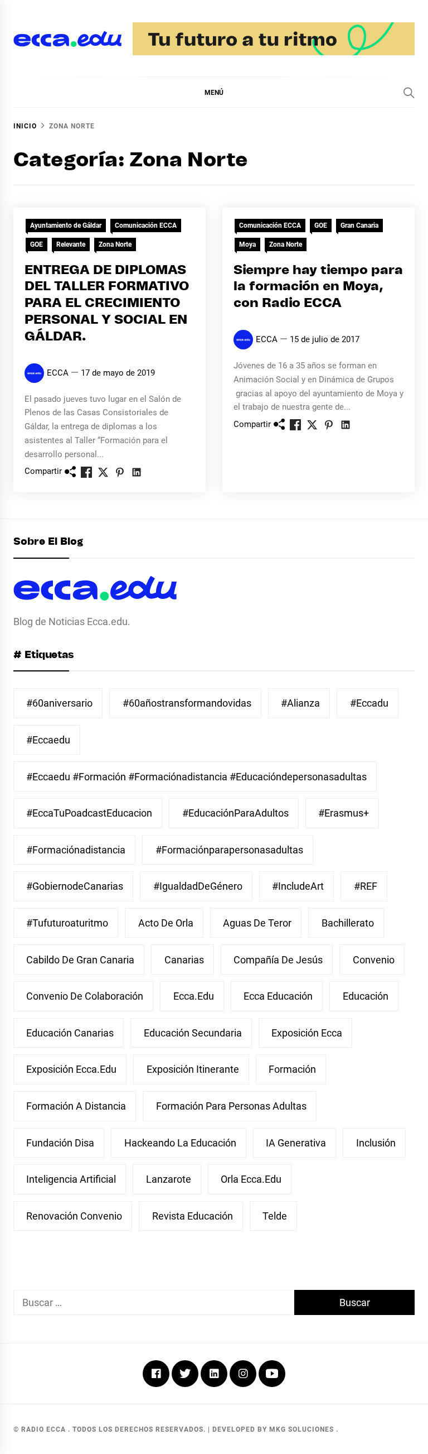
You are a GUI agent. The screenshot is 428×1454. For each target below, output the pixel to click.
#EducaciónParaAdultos (235, 813)
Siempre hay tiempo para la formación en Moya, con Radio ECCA (318, 287)
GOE (36, 244)
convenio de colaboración (84, 996)
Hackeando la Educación (180, 1143)
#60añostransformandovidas (187, 703)
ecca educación (278, 996)
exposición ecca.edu (71, 1069)
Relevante (70, 244)
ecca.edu (193, 996)
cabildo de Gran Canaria (80, 960)
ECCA (58, 373)
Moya (247, 244)
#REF (365, 886)
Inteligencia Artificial (71, 1179)
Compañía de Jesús (278, 960)
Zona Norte (115, 244)
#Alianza (300, 703)
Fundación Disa (60, 1143)
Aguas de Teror (257, 923)
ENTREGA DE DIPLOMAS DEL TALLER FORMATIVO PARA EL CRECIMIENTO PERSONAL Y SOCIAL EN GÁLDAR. (107, 303)
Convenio (374, 960)
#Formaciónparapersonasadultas (229, 850)
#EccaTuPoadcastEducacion (89, 813)
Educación (365, 996)
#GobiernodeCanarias (74, 886)
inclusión (376, 1143)
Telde (274, 1216)
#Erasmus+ (343, 813)
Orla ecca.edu (251, 1179)
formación (292, 1069)
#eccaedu (48, 740)
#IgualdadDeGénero (197, 886)
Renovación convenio (74, 1216)
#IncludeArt (298, 886)
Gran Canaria (359, 225)
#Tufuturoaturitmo (67, 923)
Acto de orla (165, 923)
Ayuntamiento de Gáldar (65, 225)
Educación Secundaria (193, 1033)
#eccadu (369, 703)
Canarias (184, 960)
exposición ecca (306, 1033)
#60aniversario (59, 703)
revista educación (192, 1216)
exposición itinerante (193, 1069)
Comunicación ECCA (146, 225)
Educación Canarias (70, 1033)
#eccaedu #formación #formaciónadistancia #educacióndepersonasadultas (196, 777)
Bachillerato (348, 923)
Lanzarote (168, 1179)
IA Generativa (296, 1143)
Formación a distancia (76, 1106)
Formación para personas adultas (231, 1106)
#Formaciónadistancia (75, 850)
